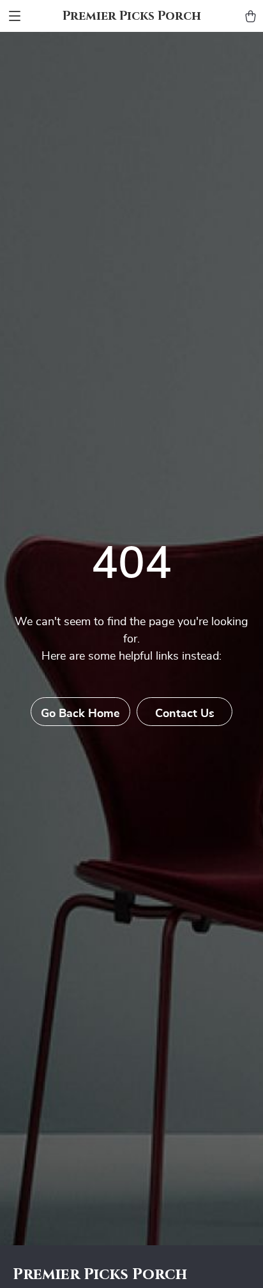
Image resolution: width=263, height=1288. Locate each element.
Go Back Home (80, 714)
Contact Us (184, 714)
